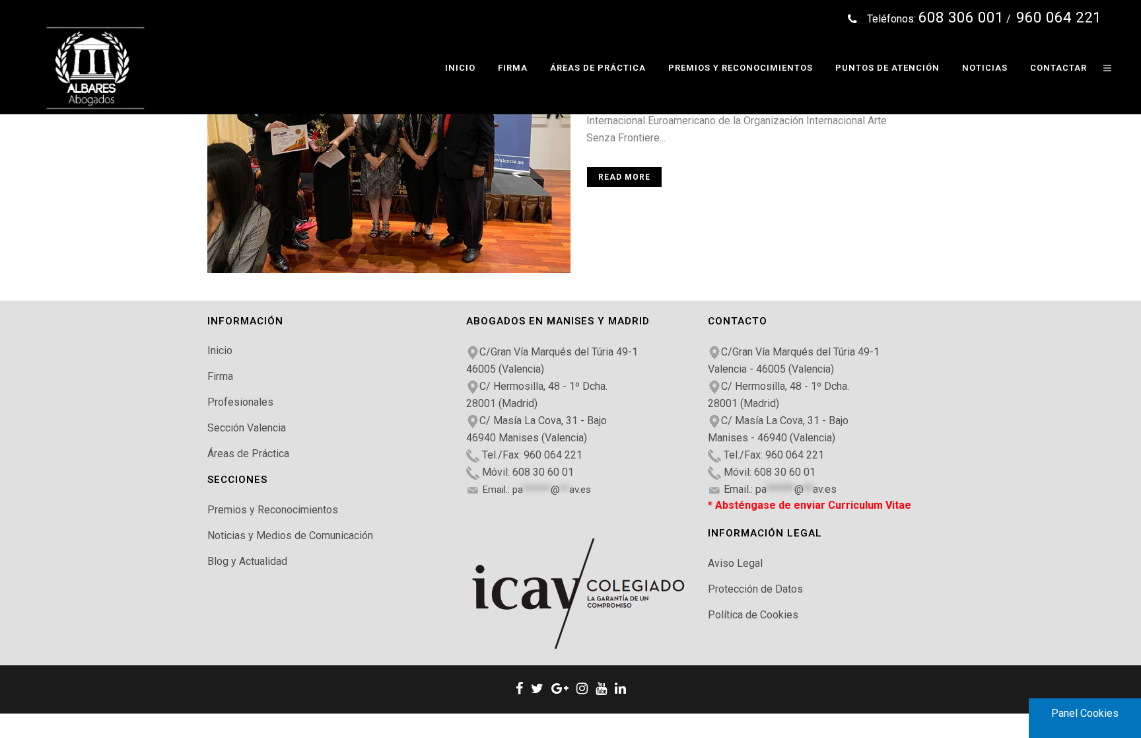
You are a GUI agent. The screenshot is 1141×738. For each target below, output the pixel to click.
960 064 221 (553, 455)
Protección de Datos (755, 589)
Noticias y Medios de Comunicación (290, 535)
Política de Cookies (753, 615)
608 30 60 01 (543, 472)
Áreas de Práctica (248, 453)
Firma (220, 376)
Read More (624, 177)
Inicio (219, 350)
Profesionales (240, 402)
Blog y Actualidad (247, 561)
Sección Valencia (246, 428)
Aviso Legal (735, 563)
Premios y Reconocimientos (272, 509)
